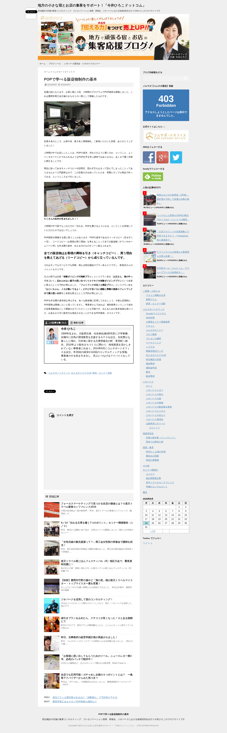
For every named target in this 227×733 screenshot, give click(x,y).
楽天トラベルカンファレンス (160, 482)
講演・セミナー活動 (102, 373)
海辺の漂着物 (152, 460)
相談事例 (150, 363)
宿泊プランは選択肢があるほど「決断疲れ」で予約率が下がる (85, 697)
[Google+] (56, 342)
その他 (146, 466)
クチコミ (150, 326)
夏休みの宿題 (152, 456)
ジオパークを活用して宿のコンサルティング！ (87, 599)
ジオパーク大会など (155, 415)
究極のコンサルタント (157, 486)
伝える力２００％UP (81, 373)
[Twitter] (48, 342)
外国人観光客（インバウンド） (161, 437)
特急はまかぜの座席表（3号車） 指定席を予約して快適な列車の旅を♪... (173, 199)
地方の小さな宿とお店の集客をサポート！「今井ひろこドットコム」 (92, 5)
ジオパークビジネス (155, 411)
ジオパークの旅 (153, 398)
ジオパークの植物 (154, 402)
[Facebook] (52, 342)
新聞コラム (151, 299)
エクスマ (150, 474)
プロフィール (55, 63)
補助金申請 (151, 367)
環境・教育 (148, 447)
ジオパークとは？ (154, 390)
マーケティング (153, 342)
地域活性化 (148, 433)
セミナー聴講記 (150, 470)
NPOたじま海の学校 (156, 451)
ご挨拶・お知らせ (151, 291)
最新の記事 (79, 323)
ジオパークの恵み (154, 394)
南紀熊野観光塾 (153, 478)
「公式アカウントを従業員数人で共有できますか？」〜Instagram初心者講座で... (173, 235)
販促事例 (150, 376)
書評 (145, 492)
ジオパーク (148, 382)
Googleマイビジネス (156, 313)
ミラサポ (150, 347)
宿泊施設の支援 (153, 359)
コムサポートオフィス (59, 373)
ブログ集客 (151, 334)
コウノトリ (154, 427)
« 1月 (153, 531)
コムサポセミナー (154, 330)
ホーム (43, 63)
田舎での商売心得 (154, 442)
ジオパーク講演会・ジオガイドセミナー (82, 63)
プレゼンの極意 (153, 338)
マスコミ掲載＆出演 (155, 295)
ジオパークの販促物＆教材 (159, 407)
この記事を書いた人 (57, 323)
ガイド (149, 386)
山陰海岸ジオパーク (155, 423)
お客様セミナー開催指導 (158, 322)
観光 (148, 372)
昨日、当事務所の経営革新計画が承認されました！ (89, 637)
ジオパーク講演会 (154, 419)
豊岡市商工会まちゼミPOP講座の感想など (75, 701)
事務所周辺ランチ (154, 351)
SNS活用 (150, 317)
